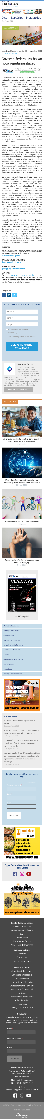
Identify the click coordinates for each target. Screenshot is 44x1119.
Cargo (9, 802)
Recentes (22, 953)
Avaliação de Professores (12, 674)
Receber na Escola (22, 941)
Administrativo (8, 664)
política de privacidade (27, 337)
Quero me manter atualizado (22, 346)
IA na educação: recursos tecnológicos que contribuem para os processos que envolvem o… (22, 481)
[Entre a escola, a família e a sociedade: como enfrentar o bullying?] (22, 543)
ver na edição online (9, 53)
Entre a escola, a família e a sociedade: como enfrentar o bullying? (22, 561)
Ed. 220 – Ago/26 (22, 616)
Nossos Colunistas (22, 961)
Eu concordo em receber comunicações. (18, 331)
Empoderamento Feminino (13, 645)
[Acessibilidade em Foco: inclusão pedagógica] (22, 504)
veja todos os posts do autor (18, 389)
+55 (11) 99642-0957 (24, 1080)
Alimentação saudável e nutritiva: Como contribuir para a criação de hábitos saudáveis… (22, 440)
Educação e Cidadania (11, 631)
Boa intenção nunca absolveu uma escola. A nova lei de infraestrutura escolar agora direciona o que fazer (21, 743)
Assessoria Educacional (12, 650)
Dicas (22, 934)
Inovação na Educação (11, 640)
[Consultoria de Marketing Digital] (22, 1115)
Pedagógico (7, 669)
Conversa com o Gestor (22, 930)
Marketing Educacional (11, 626)
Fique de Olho (22, 937)
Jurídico (6, 655)
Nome (9, 793)
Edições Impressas (22, 926)
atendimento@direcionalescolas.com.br (22, 1089)
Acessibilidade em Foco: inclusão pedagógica (22, 521)
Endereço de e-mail (14, 785)
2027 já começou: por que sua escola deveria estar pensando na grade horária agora (21, 731)
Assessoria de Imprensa (22, 945)
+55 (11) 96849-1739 (24, 1083)
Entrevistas (22, 957)
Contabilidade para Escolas (13, 659)
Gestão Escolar (8, 635)
